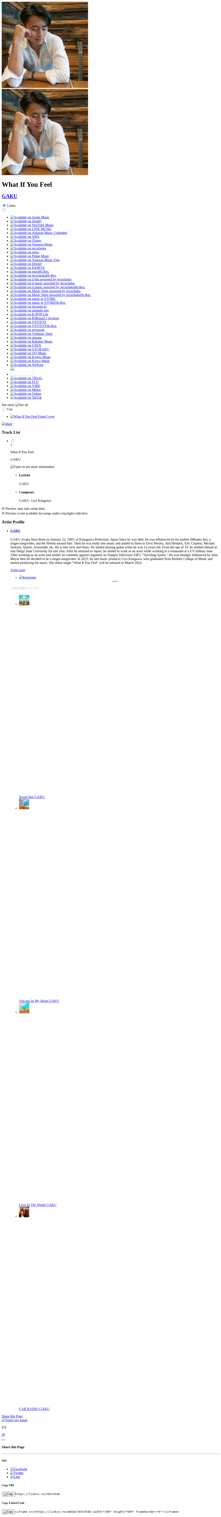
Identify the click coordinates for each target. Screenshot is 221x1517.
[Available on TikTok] (26, 397)
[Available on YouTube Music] (32, 225)
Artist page (17, 570)
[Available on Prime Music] (29, 256)
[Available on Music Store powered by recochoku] (45, 291)
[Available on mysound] (27, 330)
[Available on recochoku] (28, 248)
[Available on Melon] (25, 390)
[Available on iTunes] (25, 240)
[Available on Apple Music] (29, 217)
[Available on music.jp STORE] (32, 299)
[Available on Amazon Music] (31, 244)
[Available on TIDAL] (26, 378)
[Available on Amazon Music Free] (35, 260)
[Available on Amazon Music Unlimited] (38, 233)
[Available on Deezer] (26, 264)
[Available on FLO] (24, 382)
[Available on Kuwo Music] (30, 361)
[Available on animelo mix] (29, 310)
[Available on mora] (24, 252)
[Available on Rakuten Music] (31, 341)
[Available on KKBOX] (27, 268)
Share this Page (12, 1416)
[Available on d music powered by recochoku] (42, 283)
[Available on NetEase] (26, 365)
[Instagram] (27, 577)
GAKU (9, 196)
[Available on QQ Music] (28, 353)
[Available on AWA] (24, 236)
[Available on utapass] (26, 337)
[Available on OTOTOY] (28, 322)
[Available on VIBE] (25, 386)
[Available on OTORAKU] (29, 349)
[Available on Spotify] (26, 221)
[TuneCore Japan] (14, 1420)
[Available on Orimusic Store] (31, 334)
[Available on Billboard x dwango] (34, 318)
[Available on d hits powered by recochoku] (40, 279)
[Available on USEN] (25, 345)
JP (3, 1435)
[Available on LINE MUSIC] (31, 229)
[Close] (3, 1439)
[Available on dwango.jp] (28, 306)
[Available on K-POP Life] (29, 314)
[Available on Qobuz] (25, 393)
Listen (11, 205)
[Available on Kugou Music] (30, 357)
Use (10, 409)
